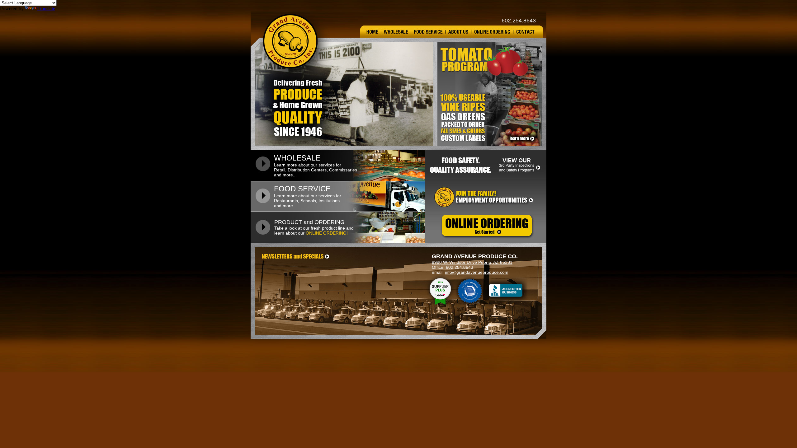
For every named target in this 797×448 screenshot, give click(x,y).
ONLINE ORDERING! (327, 233)
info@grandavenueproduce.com (476, 272)
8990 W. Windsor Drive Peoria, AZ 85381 (472, 262)
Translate (46, 8)
